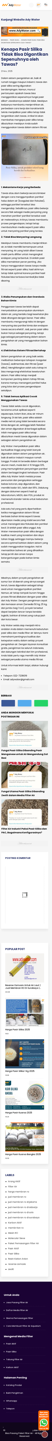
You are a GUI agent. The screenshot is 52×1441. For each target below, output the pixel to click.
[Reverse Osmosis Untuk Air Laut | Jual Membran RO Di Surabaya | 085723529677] (24, 967)
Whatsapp (11, 1400)
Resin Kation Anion (18, 1258)
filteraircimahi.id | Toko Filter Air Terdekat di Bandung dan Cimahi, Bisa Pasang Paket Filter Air (24, 1430)
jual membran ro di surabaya (23, 1217)
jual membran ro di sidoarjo (23, 1207)
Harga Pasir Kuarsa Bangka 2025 (23, 1154)
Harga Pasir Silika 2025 (17, 1029)
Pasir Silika (14, 40)
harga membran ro (18, 1191)
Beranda (4, 40)
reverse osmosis (17, 1264)
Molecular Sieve (16, 1238)
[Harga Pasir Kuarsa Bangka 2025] (24, 1136)
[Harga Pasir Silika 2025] (24, 1012)
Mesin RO (13, 1233)
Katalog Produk (14, 1385)
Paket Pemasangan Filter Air (23, 1243)
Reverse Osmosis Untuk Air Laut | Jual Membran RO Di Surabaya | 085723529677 (22, 986)
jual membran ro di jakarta (22, 1202)
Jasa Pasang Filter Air (17, 1302)
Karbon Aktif (15, 1222)
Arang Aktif (14, 1181)
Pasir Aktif (13, 1248)
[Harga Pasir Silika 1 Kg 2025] (24, 1053)
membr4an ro (16, 1227)
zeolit (11, 1269)
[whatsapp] (41, 703)
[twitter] (24, 703)
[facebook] (8, 703)
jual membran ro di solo (21, 1212)
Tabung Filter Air (14, 1359)
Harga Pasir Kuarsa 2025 (18, 1112)
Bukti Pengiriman (14, 1392)
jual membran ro (17, 1196)
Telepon (10, 1408)
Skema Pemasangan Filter (19, 1318)
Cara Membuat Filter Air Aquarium (23, 1325)
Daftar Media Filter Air (17, 1310)
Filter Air (12, 1186)
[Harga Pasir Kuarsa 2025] (24, 1095)
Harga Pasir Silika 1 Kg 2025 (20, 1071)
